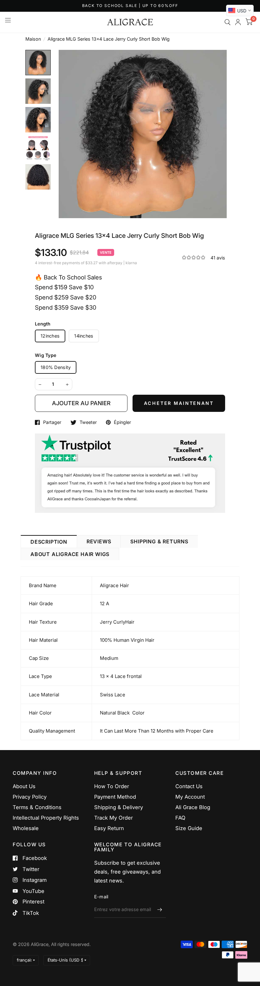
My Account (190, 797)
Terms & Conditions (37, 807)
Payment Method (115, 797)
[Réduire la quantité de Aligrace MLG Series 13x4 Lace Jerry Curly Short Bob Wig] (40, 385)
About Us (24, 786)
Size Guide (188, 828)
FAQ (180, 818)
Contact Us (189, 786)
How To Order (111, 786)
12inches (50, 336)
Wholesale (26, 828)
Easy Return (109, 828)
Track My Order (113, 818)
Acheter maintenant (178, 403)
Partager (52, 422)
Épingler (122, 422)
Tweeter (88, 422)
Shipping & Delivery (118, 807)
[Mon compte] (238, 22)
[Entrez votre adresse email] (159, 909)
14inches (83, 336)
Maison (33, 39)
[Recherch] (227, 22)
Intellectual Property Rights (46, 818)
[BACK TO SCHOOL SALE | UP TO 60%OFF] (130, 6)
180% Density (56, 367)
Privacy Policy (30, 797)
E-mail (101, 896)
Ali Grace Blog (192, 807)
